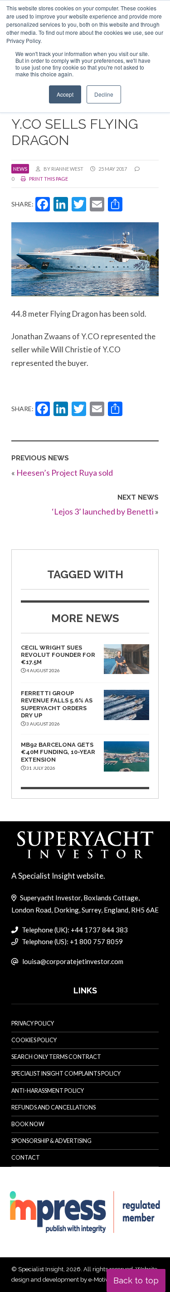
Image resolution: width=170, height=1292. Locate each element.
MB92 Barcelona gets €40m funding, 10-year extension (58, 752)
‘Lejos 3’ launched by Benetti (103, 511)
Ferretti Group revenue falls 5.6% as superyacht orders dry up (56, 704)
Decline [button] (103, 94)
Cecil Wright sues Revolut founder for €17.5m (58, 655)
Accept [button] (65, 94)
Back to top (136, 1280)
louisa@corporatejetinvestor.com (72, 961)
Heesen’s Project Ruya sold (64, 472)
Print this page (48, 179)
